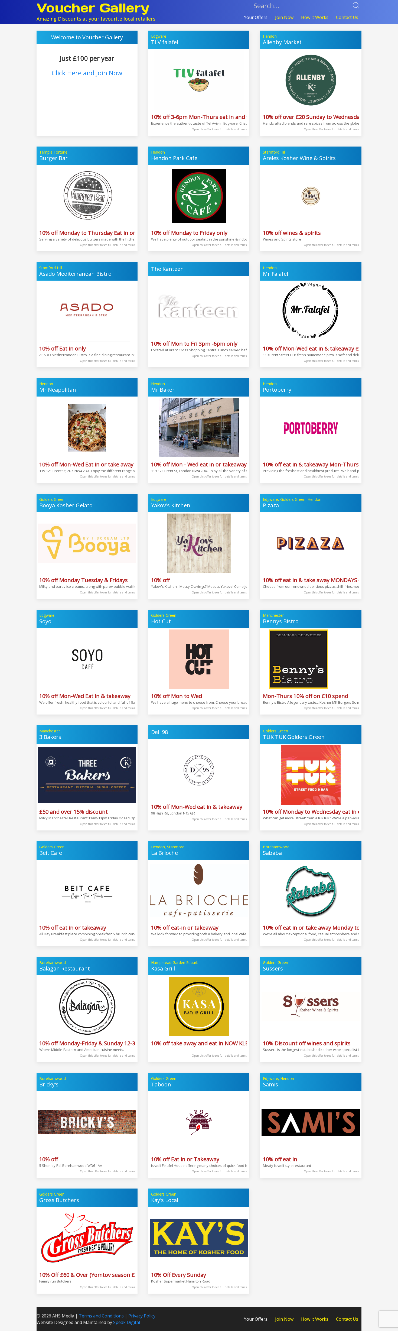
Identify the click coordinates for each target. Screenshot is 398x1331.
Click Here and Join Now (87, 72)
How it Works (314, 17)
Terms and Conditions (101, 1316)
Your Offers (255, 17)
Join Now (284, 17)
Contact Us (347, 17)
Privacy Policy (141, 1316)
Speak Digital (126, 1322)
